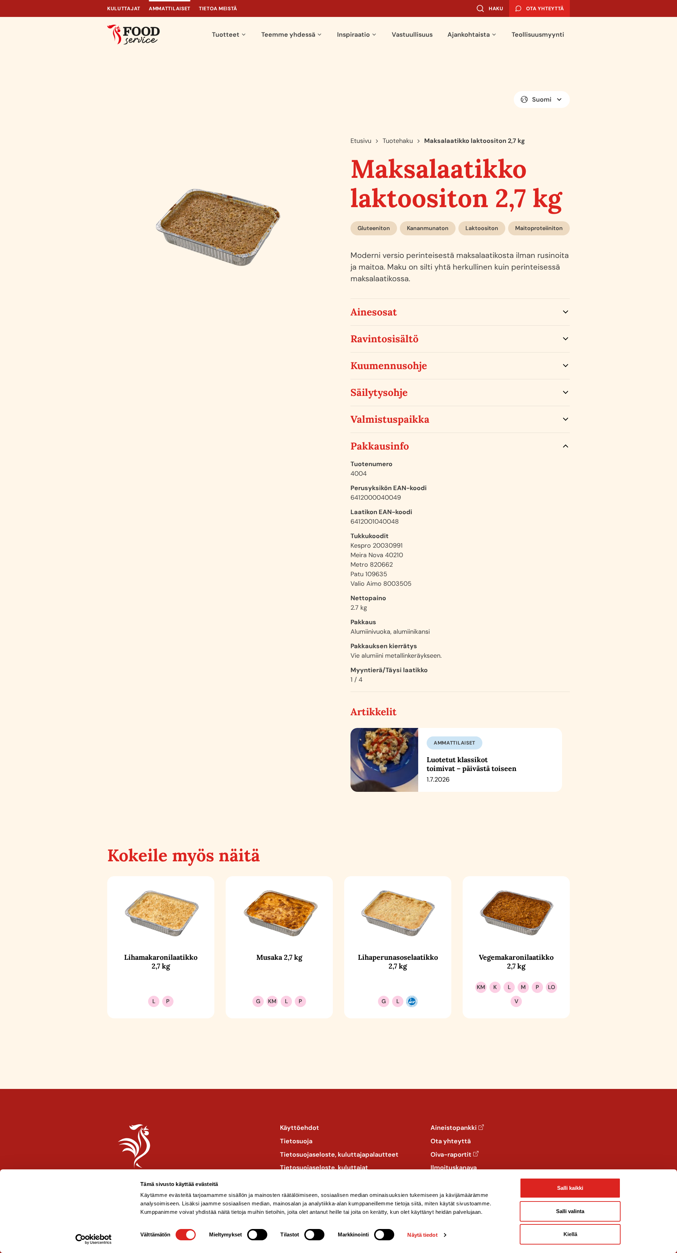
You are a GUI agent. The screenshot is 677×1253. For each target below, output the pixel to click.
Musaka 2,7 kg (279, 957)
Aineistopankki (454, 1128)
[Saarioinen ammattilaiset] (133, 34)
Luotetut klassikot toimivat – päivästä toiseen (472, 764)
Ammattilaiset (169, 8)
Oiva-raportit (451, 1155)
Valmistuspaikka (389, 419)
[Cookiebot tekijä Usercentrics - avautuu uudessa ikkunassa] (93, 1239)
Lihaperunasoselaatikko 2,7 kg (398, 961)
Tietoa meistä (218, 8)
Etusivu (360, 141)
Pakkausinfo (379, 446)
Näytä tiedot (422, 1235)
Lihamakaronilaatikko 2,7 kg (160, 961)
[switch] (257, 1234)
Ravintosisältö (384, 338)
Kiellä (570, 1234)
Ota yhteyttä (451, 1141)
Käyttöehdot (299, 1128)
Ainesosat (373, 312)
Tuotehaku (398, 141)
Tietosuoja (296, 1141)
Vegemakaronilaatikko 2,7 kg (516, 961)
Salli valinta (570, 1211)
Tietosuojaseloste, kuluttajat (324, 1168)
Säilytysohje (379, 392)
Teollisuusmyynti (538, 34)
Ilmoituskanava (454, 1168)
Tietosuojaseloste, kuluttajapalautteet (339, 1155)
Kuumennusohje (388, 365)
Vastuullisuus (412, 34)
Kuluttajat (123, 8)
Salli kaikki (570, 1188)
